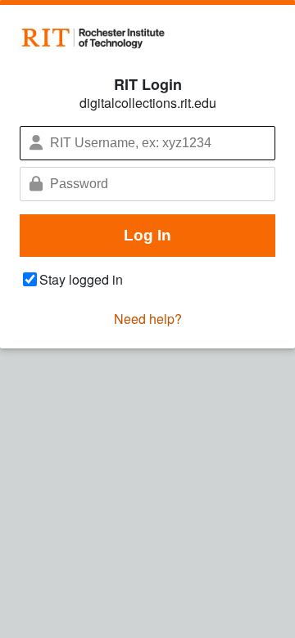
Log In (147, 235)
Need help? (148, 318)
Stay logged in (81, 279)
